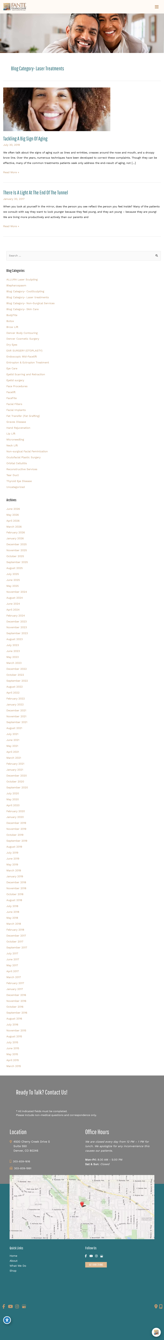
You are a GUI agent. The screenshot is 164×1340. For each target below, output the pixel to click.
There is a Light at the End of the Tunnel (35, 192)
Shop (13, 1270)
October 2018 (14, 894)
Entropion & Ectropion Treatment (27, 362)
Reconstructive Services (21, 469)
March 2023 (14, 662)
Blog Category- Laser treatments (27, 297)
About (13, 1260)
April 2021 (12, 751)
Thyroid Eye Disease (19, 481)
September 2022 (17, 680)
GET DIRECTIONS (96, 1264)
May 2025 (12, 585)
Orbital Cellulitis (16, 463)
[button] (96, 1264)
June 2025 (13, 579)
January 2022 (15, 704)
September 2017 (16, 947)
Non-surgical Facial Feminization (27, 451)
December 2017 (16, 935)
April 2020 (13, 805)
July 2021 (12, 734)
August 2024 (14, 597)
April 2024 (13, 609)
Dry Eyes (11, 344)
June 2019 (12, 858)
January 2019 (14, 876)
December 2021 (16, 710)
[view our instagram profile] (96, 1256)
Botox (10, 321)
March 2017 (13, 977)
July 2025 (12, 574)
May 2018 (12, 917)
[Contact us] (156, 1306)
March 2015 (13, 1066)
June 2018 (12, 911)
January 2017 (14, 989)
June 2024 (13, 603)
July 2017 (12, 953)
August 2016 (14, 1018)
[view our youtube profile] (91, 1256)
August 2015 (14, 1036)
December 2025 (16, 544)
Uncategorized (15, 487)
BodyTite (11, 315)
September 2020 (17, 787)
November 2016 (16, 1000)
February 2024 (15, 615)
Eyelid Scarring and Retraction (25, 374)
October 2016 (14, 1006)
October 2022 (15, 674)
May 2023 (12, 657)
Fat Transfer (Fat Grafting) (23, 415)
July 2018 (12, 906)
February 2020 (15, 811)
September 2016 (16, 1012)
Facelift (11, 392)
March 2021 (13, 757)
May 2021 (12, 745)
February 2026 (15, 532)
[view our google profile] (101, 1256)
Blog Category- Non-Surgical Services (30, 303)
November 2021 (16, 716)
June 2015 (12, 1048)
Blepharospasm (16, 285)
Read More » (11, 173)
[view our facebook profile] (86, 1256)
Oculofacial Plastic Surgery (23, 457)
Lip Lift (10, 433)
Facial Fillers (14, 404)
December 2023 (16, 621)
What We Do (18, 1265)
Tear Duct (12, 475)
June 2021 (12, 740)
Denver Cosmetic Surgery (22, 338)
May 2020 (12, 799)
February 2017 (15, 983)
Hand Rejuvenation (18, 427)
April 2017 (12, 971)
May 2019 (12, 864)
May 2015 (12, 1054)
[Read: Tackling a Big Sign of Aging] (56, 109)
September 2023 (17, 633)
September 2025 (17, 562)
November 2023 (16, 627)
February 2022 (15, 698)
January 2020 (15, 817)
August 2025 (14, 568)
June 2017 (12, 959)
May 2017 (12, 965)
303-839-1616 (21, 1161)
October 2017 (14, 941)
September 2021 (16, 722)
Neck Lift (12, 445)
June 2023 (13, 651)
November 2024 (16, 591)
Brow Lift (12, 327)
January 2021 (14, 769)
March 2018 (13, 923)
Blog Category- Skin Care (22, 309)
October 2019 (14, 834)
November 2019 (16, 828)
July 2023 (12, 645)
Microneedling (15, 439)
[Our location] (160, 1306)
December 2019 (16, 822)
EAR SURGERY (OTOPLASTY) (24, 350)
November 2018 (16, 888)
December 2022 (16, 668)
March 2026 (14, 526)
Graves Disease (16, 421)
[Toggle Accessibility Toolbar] (7, 1320)
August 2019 (14, 846)
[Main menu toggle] (156, 7)
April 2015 (12, 1060)
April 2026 (13, 520)
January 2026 (15, 538)
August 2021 (14, 728)
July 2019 (12, 852)
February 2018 (15, 929)
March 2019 (13, 870)
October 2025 (15, 556)
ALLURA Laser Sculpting (22, 279)
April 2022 (13, 692)
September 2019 (16, 840)
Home (13, 1255)
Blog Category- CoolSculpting (25, 291)
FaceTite (11, 398)
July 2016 (12, 1024)
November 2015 (16, 1030)
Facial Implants (16, 410)
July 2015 (12, 1042)
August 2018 (14, 900)
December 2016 (16, 995)
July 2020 (12, 793)
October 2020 (15, 781)
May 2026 (12, 514)
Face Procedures (17, 386)
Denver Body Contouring (22, 332)
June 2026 (13, 508)
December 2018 (16, 882)
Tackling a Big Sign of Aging (25, 138)
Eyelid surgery (15, 380)
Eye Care (11, 368)
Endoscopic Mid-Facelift (21, 356)
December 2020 (16, 775)
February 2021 (15, 763)
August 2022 (14, 686)
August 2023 (14, 639)
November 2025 (16, 550)
